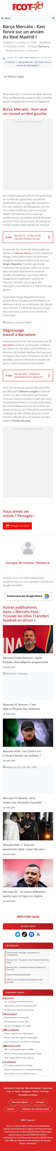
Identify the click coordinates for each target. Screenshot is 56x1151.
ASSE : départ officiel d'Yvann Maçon (18, 1058)
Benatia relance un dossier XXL (16, 1017)
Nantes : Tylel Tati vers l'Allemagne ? (18, 1033)
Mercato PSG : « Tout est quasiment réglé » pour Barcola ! (24, 847)
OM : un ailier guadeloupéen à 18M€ (18, 1049)
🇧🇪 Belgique (10, 1014)
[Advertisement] (28, 155)
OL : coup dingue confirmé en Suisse (18, 1001)
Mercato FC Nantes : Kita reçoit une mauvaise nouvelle (23, 800)
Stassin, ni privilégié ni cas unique (17, 1026)
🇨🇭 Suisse (9, 998)
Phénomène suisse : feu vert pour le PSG (20, 1006)
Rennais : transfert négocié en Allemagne (20, 1037)
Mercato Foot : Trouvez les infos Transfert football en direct (28, 961)
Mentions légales (20, 1102)
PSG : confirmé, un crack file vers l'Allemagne (22, 1042)
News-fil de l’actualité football (18, 974)
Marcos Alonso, (23, 253)
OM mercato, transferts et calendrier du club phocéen (24, 980)
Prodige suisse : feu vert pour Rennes (19, 1010)
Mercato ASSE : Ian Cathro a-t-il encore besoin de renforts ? (22, 753)
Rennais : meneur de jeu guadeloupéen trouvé (22, 1053)
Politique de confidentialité (35, 1109)
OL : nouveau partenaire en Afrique (18, 1065)
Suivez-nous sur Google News (25, 596)
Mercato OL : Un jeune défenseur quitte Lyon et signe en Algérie (24, 894)
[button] (53, 18)
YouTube (44, 1091)
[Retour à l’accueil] (28, 6)
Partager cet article (19, 525)
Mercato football (33, 1088)
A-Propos (40, 1102)
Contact (11, 1109)
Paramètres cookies (28, 1095)
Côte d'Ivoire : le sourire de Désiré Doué (20, 1073)
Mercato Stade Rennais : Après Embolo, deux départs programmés (25, 660)
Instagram (26, 1091)
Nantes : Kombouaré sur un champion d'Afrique (23, 1069)
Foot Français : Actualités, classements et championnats (23, 953)
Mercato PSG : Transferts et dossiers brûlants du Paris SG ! (26, 968)
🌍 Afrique (10, 1062)
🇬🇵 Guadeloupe (12, 1046)
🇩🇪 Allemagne (11, 1030)
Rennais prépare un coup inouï (16, 1022)
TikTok (35, 1091)
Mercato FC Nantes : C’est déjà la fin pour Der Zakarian (21, 707)
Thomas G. (43, 563)
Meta (17, 1091)
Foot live (20, 1088)
